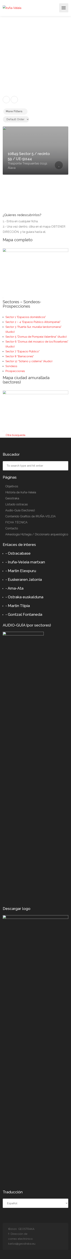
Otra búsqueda (15, 435)
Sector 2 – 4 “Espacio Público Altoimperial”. (33, 322)
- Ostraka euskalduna (24, 597)
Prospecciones (15, 371)
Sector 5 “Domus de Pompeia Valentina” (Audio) (36, 336)
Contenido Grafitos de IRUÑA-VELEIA (30, 516)
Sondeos (11, 366)
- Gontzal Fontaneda (23, 614)
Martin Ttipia (19, 605)
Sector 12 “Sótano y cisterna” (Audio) (28, 361)
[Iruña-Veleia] (12, 7)
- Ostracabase (18, 553)
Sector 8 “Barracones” (19, 356)
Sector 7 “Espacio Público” (22, 351)
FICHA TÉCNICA (16, 522)
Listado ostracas (16, 504)
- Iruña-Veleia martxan (25, 562)
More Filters (14, 111)
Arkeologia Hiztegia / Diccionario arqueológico (36, 534)
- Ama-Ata (14, 588)
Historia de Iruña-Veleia (20, 492)
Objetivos (11, 486)
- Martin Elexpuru (20, 570)
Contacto (11, 528)
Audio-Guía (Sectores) (20, 510)
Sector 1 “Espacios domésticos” (25, 317)
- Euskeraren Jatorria (23, 579)
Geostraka (12, 498)
